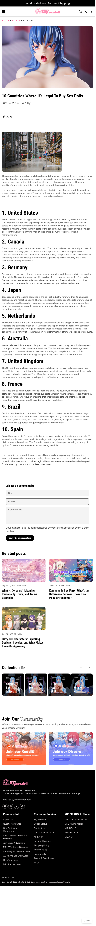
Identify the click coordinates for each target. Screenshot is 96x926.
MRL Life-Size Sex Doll (76, 819)
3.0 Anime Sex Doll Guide (15, 855)
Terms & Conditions (44, 858)
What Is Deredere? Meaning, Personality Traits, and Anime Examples (19, 594)
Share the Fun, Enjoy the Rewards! (15, 837)
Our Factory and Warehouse (11, 830)
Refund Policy (40, 849)
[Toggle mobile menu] (18, 11)
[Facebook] (5, 806)
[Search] (80, 11)
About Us (7, 819)
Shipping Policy (41, 845)
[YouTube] (16, 806)
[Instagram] (10, 806)
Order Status (40, 823)
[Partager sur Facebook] (4, 117)
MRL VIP (38, 836)
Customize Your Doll (44, 832)
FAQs (36, 862)
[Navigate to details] (19, 690)
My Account (40, 819)
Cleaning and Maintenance (16, 851)
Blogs (16, 20)
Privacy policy (41, 854)
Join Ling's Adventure (14, 843)
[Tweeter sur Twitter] (7, 117)
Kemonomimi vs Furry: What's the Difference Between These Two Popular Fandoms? (69, 594)
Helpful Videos (10, 860)
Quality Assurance (12, 823)
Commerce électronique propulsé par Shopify (50, 882)
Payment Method (42, 841)
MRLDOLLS (70, 828)
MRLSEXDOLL (24, 882)
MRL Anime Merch (74, 823)
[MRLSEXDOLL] (47, 11)
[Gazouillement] (22, 806)
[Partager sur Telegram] (11, 117)
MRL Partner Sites (12, 864)
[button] (90, 11)
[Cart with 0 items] (90, 11)
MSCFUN (69, 836)
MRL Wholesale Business (15, 847)
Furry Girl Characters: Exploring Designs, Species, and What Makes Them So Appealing (23, 642)
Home (5, 20)
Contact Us (39, 828)
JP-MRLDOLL (71, 832)
